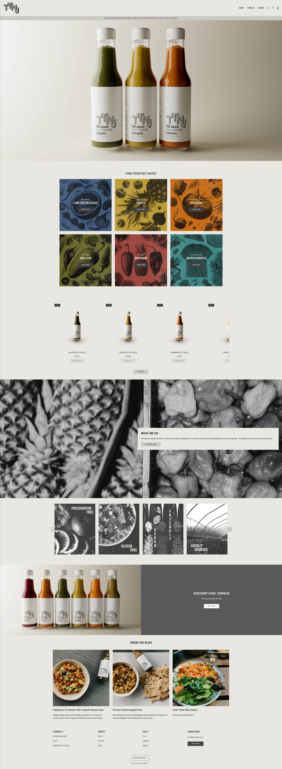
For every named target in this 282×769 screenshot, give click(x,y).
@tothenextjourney (60, 736)
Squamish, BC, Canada (61, 745)
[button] (57, 332)
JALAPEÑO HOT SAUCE (77, 352)
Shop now (85, 265)
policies (145, 745)
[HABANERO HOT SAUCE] (179, 326)
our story (101, 741)
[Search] (268, 7)
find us (100, 736)
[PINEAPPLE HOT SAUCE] (128, 326)
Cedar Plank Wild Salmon (185, 710)
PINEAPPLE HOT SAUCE (128, 352)
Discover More (151, 444)
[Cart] (278, 7)
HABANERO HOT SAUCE (179, 352)
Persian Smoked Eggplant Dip (127, 710)
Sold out (77, 361)
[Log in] (273, 7)
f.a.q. (144, 736)
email (55, 741)
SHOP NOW (85, 209)
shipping (146, 741)
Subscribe (195, 743)
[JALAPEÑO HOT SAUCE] (77, 326)
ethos (100, 745)
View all (141, 371)
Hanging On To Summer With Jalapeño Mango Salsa (78, 710)
